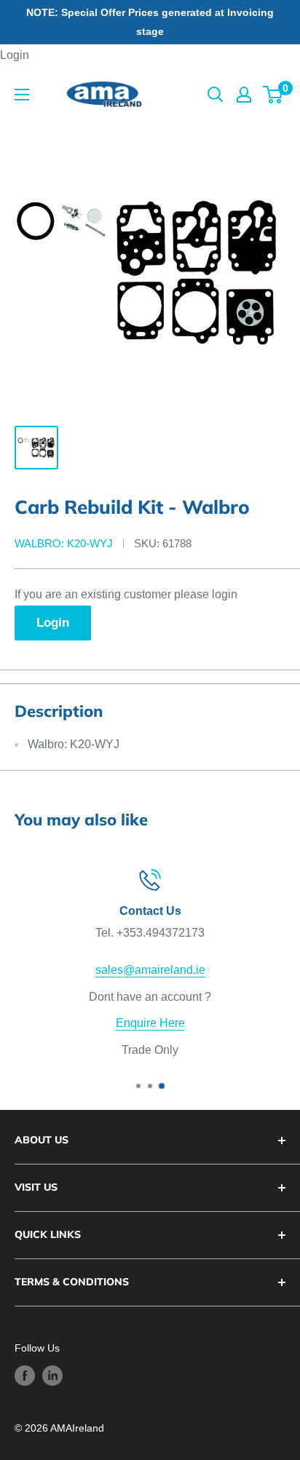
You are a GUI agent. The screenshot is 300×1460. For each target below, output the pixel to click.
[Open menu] (22, 94)
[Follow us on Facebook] (25, 1375)
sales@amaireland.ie (150, 970)
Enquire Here (150, 1023)
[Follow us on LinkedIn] (52, 1375)
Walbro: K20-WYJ (64, 543)
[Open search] (216, 95)
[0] (273, 94)
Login (14, 55)
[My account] (244, 95)
